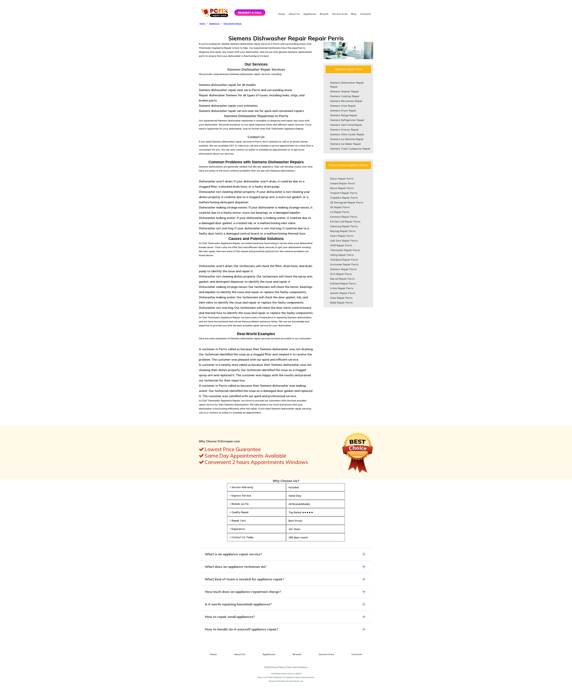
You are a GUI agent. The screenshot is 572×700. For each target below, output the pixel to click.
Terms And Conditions (296, 667)
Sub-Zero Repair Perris (344, 240)
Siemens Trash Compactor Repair (350, 148)
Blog (353, 13)
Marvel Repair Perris (342, 278)
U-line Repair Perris (341, 288)
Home (281, 13)
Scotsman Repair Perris (344, 264)
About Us (294, 13)
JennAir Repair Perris (342, 293)
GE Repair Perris (340, 207)
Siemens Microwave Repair (346, 101)
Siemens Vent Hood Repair (346, 124)
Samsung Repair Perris (344, 226)
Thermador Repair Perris (345, 250)
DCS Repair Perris (341, 274)
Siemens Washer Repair (344, 91)
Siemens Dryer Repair (343, 110)
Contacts (365, 13)
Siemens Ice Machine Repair (347, 139)
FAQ (267, 667)
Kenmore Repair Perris (343, 216)
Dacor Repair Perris (342, 178)
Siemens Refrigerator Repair (347, 120)
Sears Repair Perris (341, 235)
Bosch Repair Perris (342, 188)
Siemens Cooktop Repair (345, 96)
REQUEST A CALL (250, 12)
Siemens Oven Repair (343, 105)
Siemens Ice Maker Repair (345, 143)
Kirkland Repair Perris (343, 283)
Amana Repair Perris (342, 183)
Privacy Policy (277, 667)
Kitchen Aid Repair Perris (345, 221)
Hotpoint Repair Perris (343, 192)
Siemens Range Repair (343, 115)
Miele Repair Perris (341, 302)
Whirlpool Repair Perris (344, 259)
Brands (324, 13)
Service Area (339, 13)
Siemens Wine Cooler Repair (347, 134)
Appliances (309, 13)
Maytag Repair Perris (343, 231)
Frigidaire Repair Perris (344, 197)
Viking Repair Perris (342, 254)
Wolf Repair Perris (341, 245)
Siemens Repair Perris (343, 269)
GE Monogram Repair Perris (346, 202)
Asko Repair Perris (341, 297)
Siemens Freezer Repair (344, 129)
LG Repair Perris (339, 212)
